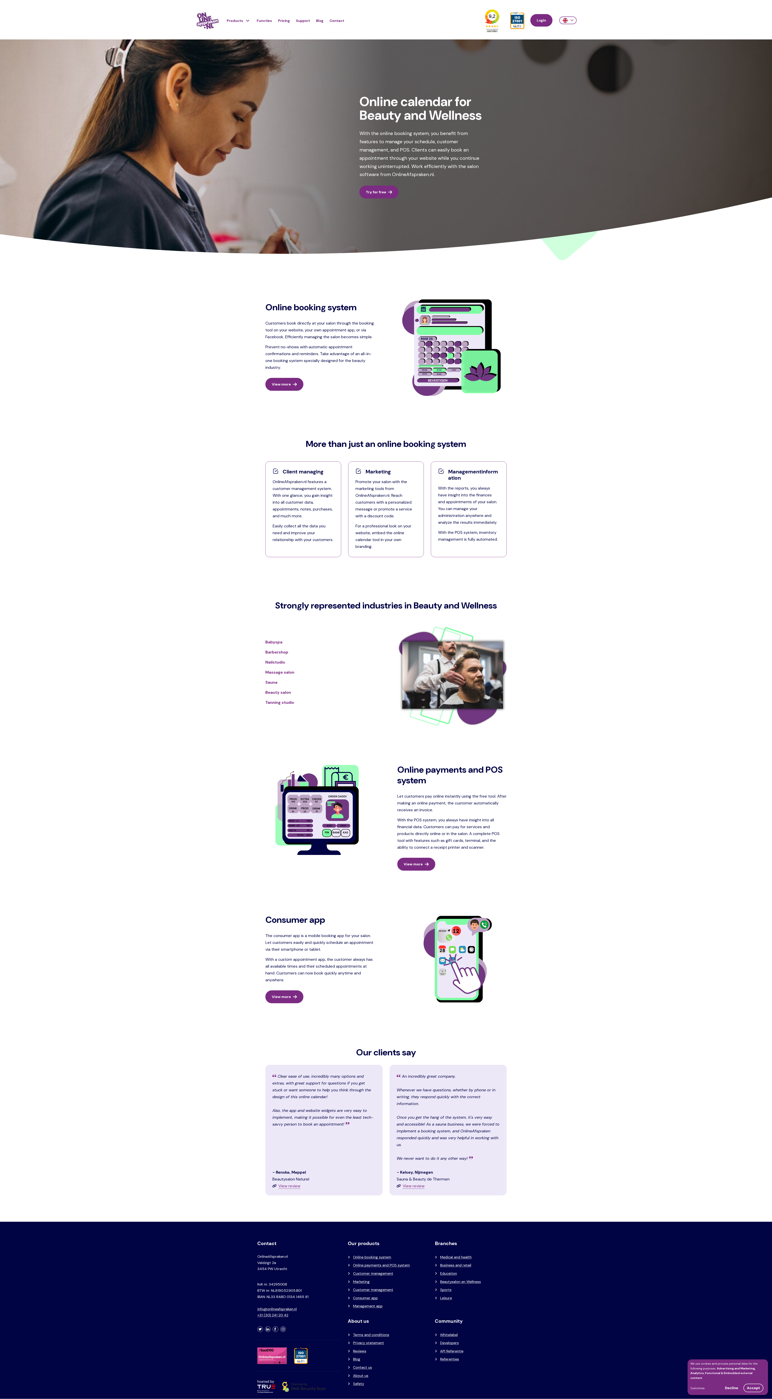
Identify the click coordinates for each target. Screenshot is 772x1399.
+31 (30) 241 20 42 (272, 1315)
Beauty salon (278, 692)
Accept (753, 1388)
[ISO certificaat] (517, 20)
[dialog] (728, 1377)
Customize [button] (697, 1388)
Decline (731, 1388)
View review (289, 1186)
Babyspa (273, 642)
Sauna (271, 682)
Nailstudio (275, 662)
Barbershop (276, 652)
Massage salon (279, 672)
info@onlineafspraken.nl (277, 1309)
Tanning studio (279, 702)
